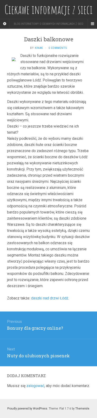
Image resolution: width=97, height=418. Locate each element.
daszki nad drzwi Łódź (49, 298)
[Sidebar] (4, 24)
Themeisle (82, 408)
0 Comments (57, 48)
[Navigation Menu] (92, 24)
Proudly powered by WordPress (27, 408)
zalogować (35, 386)
